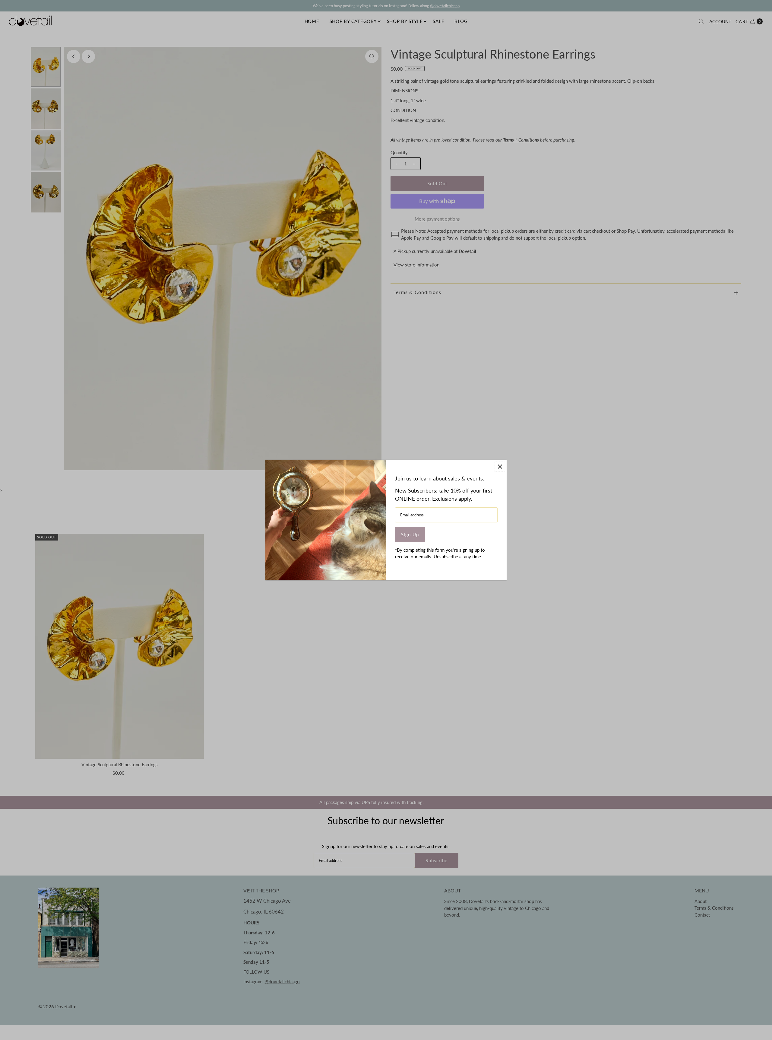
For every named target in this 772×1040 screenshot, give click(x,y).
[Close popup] (500, 466)
